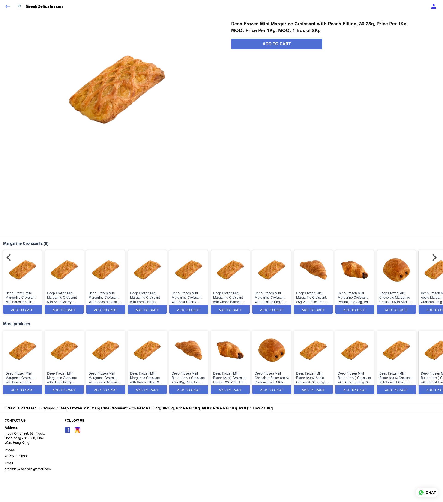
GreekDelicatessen (44, 6)
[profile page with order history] (433, 6)
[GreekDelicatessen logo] (19, 6)
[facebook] (67, 430)
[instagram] (77, 430)
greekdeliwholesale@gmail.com (28, 468)
